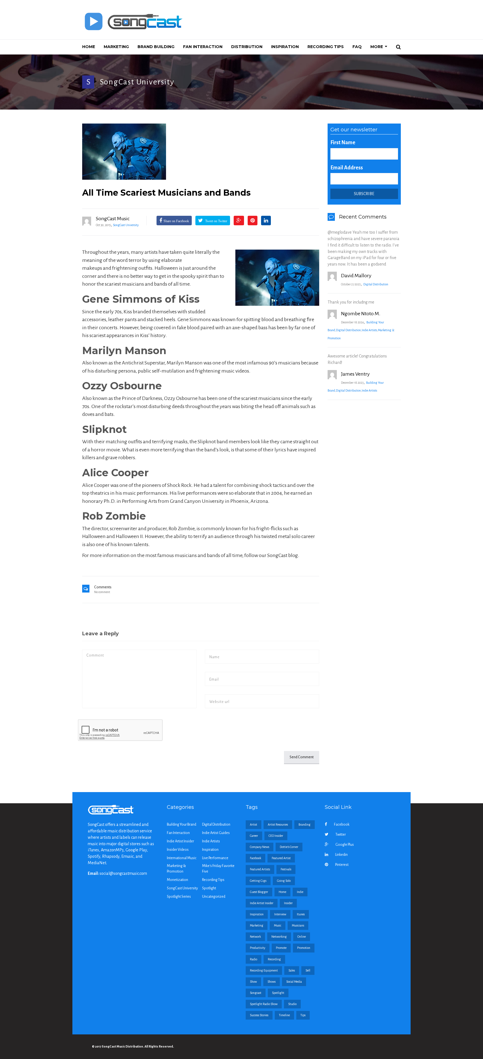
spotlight (278, 992)
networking (279, 936)
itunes (301, 914)
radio (253, 959)
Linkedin (341, 855)
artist (253, 824)
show (253, 981)
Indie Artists (369, 330)
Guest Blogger (259, 892)
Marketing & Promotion (176, 868)
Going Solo (284, 880)
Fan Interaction (178, 833)
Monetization (177, 880)
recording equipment (264, 970)
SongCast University (137, 82)
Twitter (340, 835)
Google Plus (344, 845)
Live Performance (215, 858)
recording (274, 959)
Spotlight (209, 888)
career (254, 835)
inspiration (257, 914)
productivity (257, 947)
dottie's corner (289, 847)
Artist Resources (278, 824)
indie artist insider (261, 903)
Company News (259, 847)
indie (300, 892)
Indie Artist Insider (180, 841)
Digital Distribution (375, 284)
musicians (298, 925)
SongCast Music (113, 218)
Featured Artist (281, 858)
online (301, 936)
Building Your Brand (181, 824)
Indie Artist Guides (216, 833)
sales (291, 970)
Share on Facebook (176, 221)
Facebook (341, 824)
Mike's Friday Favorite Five (218, 868)
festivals (286, 869)
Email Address (346, 167)
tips (303, 1015)
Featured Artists (260, 869)
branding (305, 824)
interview (280, 914)
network (255, 936)
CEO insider (276, 835)
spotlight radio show (264, 1004)
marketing (256, 925)
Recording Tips (213, 880)
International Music (181, 858)
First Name (342, 142)
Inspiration (210, 850)
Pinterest (342, 865)
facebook (255, 858)
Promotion (303, 947)
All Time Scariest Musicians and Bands (166, 193)
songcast (255, 992)
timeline (284, 1015)
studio (292, 1004)
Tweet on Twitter (215, 221)
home (282, 892)
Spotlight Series (179, 897)
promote (281, 947)
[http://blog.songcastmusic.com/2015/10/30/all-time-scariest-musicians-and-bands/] (200, 152)
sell (308, 970)
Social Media (294, 981)
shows (271, 981)
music (277, 925)
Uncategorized (213, 897)
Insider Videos (178, 850)
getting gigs (258, 880)
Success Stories (259, 1015)
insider (288, 903)
